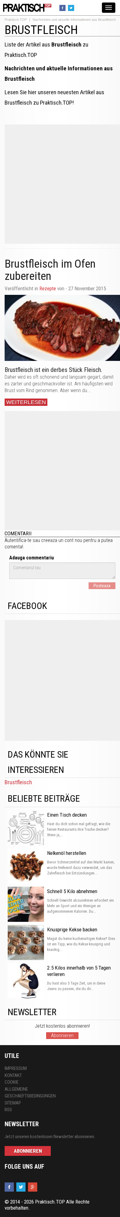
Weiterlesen (26, 402)
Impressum (16, 1068)
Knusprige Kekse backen (72, 929)
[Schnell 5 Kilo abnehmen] (26, 905)
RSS (8, 1109)
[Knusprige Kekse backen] (26, 943)
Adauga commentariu (31, 558)
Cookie (11, 1082)
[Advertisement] (60, 184)
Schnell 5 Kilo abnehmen (72, 891)
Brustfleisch (18, 782)
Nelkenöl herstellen (66, 853)
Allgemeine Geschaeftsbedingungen (30, 1092)
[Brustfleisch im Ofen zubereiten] (62, 328)
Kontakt (13, 1075)
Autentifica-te (18, 540)
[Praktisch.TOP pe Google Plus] (33, 1187)
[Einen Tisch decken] (26, 828)
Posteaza (102, 585)
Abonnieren (62, 1035)
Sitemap (13, 1103)
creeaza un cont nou (61, 540)
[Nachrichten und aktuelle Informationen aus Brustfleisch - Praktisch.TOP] (26, 7)
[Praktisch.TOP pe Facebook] (63, 7)
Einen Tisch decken (67, 815)
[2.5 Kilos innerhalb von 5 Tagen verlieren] (26, 981)
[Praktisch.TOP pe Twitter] (72, 7)
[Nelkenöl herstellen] (26, 866)
